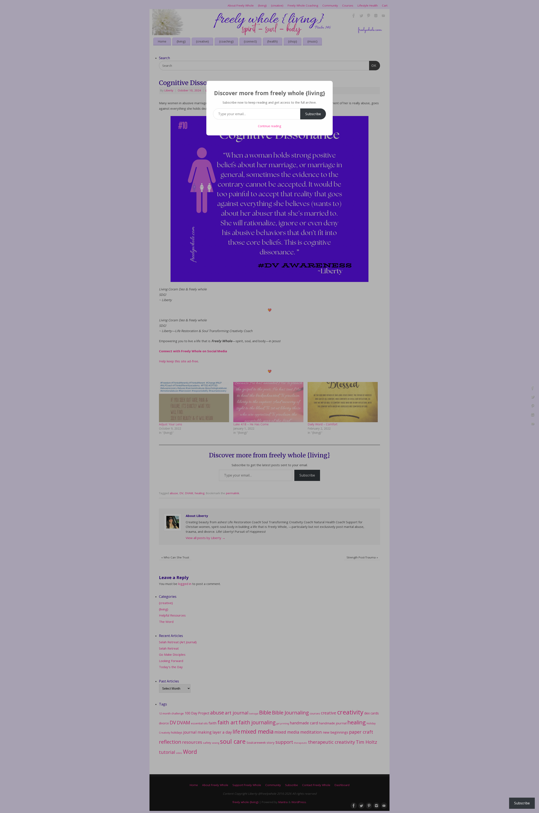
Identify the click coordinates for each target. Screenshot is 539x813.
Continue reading (269, 126)
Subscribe (313, 114)
